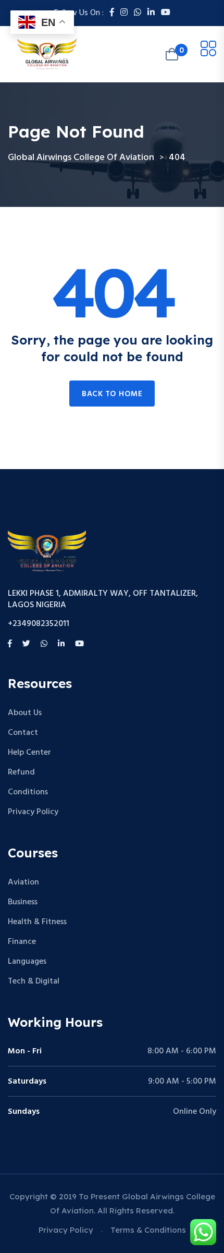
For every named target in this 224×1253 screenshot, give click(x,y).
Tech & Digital (33, 981)
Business (23, 902)
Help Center (29, 752)
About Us (25, 713)
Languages (27, 961)
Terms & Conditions (148, 1230)
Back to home (112, 394)
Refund (21, 772)
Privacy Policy (33, 812)
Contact (23, 733)
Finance (22, 942)
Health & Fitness (37, 922)
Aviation (23, 882)
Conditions (28, 792)
